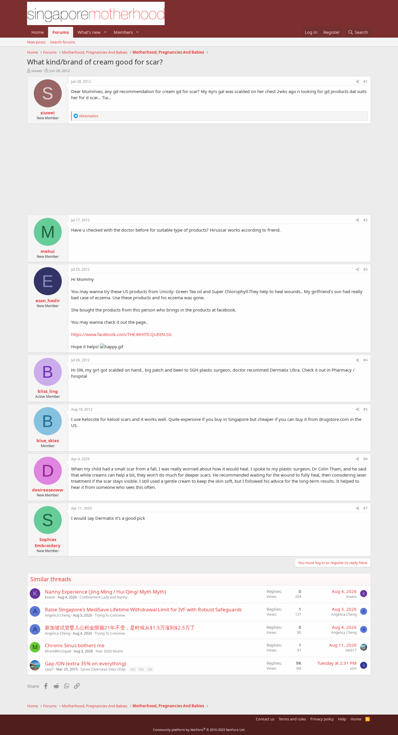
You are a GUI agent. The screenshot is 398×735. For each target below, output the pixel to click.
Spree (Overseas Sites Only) (103, 669)
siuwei (36, 70)
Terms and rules (292, 719)
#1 (365, 81)
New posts (36, 42)
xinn (353, 668)
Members (123, 32)
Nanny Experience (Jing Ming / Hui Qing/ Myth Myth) (105, 591)
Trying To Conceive (110, 615)
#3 (365, 269)
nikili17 (351, 650)
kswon (50, 597)
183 (141, 669)
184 (149, 669)
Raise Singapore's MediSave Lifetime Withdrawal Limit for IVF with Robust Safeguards (143, 609)
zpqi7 (49, 669)
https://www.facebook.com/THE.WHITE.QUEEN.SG (121, 334)
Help (342, 719)
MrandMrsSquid (58, 651)
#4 (365, 360)
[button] (105, 32)
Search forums (62, 42)
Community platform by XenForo (199, 729)
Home (37, 32)
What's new (89, 32)
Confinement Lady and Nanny (103, 597)
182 (132, 669)
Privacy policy (322, 719)
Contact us (265, 719)
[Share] (357, 81)
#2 (365, 220)
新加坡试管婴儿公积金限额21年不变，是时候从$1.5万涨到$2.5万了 (120, 627)
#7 (365, 508)
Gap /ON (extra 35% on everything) (85, 663)
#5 (365, 409)
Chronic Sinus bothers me (75, 645)
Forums (60, 32)
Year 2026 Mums (109, 651)
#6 (365, 458)
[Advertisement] (199, 166)
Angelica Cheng (57, 615)
